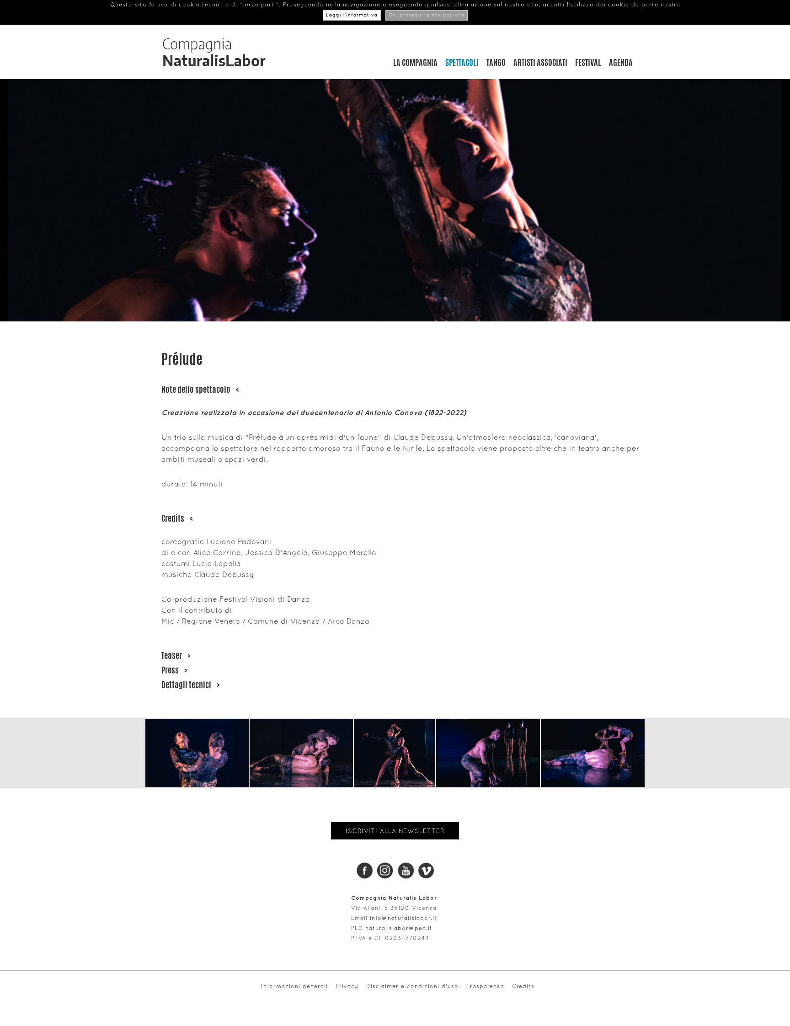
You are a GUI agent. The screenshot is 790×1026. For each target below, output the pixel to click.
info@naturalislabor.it (403, 918)
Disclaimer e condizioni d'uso (412, 986)
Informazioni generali (294, 986)
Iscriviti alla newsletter (395, 830)
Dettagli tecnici (190, 684)
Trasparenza (485, 986)
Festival (588, 62)
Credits (176, 518)
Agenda (621, 62)
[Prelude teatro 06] (593, 753)
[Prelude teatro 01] (197, 753)
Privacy (347, 986)
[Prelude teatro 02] (301, 753)
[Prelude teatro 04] (488, 753)
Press (174, 670)
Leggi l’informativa (352, 15)
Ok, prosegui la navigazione (426, 15)
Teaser (175, 655)
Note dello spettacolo (200, 389)
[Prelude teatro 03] (394, 753)
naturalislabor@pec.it (398, 928)
